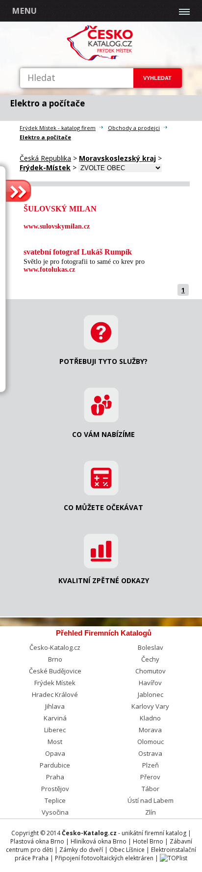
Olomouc (150, 741)
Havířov (150, 682)
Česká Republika (45, 158)
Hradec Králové (55, 694)
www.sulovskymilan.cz (57, 226)
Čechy (150, 659)
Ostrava (150, 753)
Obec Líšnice (127, 850)
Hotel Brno (148, 841)
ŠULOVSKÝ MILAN (60, 209)
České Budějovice (55, 671)
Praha (55, 776)
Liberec (55, 729)
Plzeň (150, 765)
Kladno (150, 718)
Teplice (55, 800)
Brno (55, 659)
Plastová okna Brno (37, 841)
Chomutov (150, 671)
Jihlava (55, 706)
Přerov (150, 776)
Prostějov (55, 788)
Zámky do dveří (81, 850)
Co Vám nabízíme (103, 434)
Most (55, 741)
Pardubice (55, 765)
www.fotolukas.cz (49, 269)
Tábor (150, 788)
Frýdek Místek (55, 682)
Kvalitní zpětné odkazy (103, 580)
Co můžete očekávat (103, 507)
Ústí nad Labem (150, 800)
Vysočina (55, 812)
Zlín (150, 812)
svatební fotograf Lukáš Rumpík (78, 252)
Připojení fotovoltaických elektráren (104, 858)
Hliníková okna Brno (98, 841)
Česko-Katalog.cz (54, 647)
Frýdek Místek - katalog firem (58, 127)
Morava (150, 729)
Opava (55, 753)
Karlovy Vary (150, 706)
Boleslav (150, 647)
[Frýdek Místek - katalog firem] (101, 58)
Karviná (55, 718)
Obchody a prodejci (134, 127)
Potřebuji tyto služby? (103, 361)
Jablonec (150, 694)
